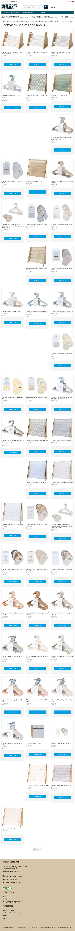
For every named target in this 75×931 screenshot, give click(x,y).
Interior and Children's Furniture (20, 12)
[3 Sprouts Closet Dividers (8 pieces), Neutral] (37, 557)
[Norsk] (70, 1)
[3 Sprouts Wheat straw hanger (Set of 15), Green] (62, 644)
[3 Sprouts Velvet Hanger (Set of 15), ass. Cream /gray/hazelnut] (62, 385)
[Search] (46, 7)
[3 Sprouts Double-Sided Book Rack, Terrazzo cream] (13, 40)
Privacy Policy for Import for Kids (12, 902)
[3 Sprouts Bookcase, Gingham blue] (62, 428)
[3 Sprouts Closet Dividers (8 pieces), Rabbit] (62, 341)
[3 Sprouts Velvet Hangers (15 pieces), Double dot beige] (62, 126)
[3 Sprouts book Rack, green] (62, 83)
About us (5, 896)
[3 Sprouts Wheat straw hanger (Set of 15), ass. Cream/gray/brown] (13, 428)
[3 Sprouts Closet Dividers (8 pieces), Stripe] (13, 169)
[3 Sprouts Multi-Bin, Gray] (37, 731)
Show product (13, 64)
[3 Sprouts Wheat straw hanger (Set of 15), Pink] (13, 601)
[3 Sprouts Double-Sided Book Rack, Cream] (37, 40)
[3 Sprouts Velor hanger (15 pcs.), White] (13, 83)
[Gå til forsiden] (9, 7)
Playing (31, 12)
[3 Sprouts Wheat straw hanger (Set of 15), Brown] (37, 601)
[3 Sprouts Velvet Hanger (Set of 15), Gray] (13, 731)
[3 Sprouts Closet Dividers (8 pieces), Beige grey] (62, 256)
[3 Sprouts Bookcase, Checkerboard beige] (37, 256)
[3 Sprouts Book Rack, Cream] (13, 817)
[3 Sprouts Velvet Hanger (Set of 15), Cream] (62, 688)
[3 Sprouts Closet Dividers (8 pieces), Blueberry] (62, 557)
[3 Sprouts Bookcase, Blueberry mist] (37, 470)
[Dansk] (64, 1)
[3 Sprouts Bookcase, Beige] (37, 169)
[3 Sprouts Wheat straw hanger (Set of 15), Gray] (62, 601)
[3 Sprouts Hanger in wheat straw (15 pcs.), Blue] (37, 299)
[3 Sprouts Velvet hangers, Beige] (13, 299)
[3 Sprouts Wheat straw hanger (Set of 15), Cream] (37, 644)
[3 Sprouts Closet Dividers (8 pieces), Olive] (37, 385)
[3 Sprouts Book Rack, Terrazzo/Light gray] (62, 773)
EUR (52, 7)
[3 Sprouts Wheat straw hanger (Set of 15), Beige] (62, 169)
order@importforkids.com (10, 871)
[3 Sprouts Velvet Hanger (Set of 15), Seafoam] (13, 644)
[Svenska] (67, 1)
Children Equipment (8, 12)
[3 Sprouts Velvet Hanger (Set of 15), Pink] (37, 688)
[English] (73, 1)
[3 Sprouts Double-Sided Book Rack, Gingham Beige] (62, 40)
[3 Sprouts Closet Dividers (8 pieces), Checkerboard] (37, 212)
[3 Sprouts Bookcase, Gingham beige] (37, 428)
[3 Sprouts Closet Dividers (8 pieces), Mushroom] (13, 557)
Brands (43, 12)
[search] (33, 7)
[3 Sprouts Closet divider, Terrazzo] (62, 731)
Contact (4, 899)
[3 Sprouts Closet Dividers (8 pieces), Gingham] (37, 512)
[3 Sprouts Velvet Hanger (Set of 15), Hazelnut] (13, 688)
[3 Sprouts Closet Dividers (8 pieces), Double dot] (62, 212)
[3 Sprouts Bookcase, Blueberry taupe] (62, 470)
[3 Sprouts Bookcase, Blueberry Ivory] (13, 512)
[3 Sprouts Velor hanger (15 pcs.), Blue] (62, 299)
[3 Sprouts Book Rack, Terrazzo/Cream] (37, 773)
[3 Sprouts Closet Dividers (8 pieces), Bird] (13, 385)
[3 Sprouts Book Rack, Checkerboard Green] (37, 83)
